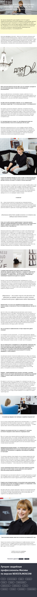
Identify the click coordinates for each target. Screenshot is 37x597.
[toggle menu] (1, 2)
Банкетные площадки (11, 578)
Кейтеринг (3, 582)
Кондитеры (11, 582)
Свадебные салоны (16, 585)
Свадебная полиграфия (21, 582)
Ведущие (21, 578)
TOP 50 (3, 578)
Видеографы (28, 578)
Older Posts (18, 594)
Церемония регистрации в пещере (9, 447)
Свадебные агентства (5, 585)
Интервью (19, 11)
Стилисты (25, 585)
